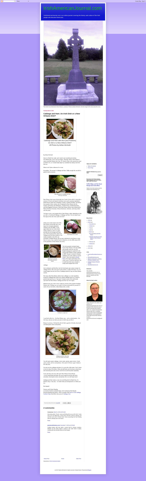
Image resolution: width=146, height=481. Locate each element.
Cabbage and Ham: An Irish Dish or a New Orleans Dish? (95, 238)
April (90, 230)
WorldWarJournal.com (93, 264)
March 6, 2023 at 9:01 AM (59, 412)
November (91, 224)
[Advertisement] (95, 135)
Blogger (89, 470)
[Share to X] (67, 403)
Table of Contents (92, 166)
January (91, 243)
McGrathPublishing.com (93, 257)
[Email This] (63, 403)
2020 (89, 220)
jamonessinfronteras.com (53, 425)
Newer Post (46, 458)
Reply (48, 420)
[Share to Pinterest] (70, 403)
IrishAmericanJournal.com (72, 8)
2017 (89, 248)
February (91, 241)
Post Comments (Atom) (55, 461)
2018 (89, 246)
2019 (89, 222)
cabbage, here (67, 394)
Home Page (90, 167)
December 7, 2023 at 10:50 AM (67, 425)
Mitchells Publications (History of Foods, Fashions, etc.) (95, 259)
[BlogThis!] (65, 403)
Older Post (78, 458)
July (90, 228)
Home (62, 458)
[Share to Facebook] (68, 403)
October (91, 226)
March (90, 231)
